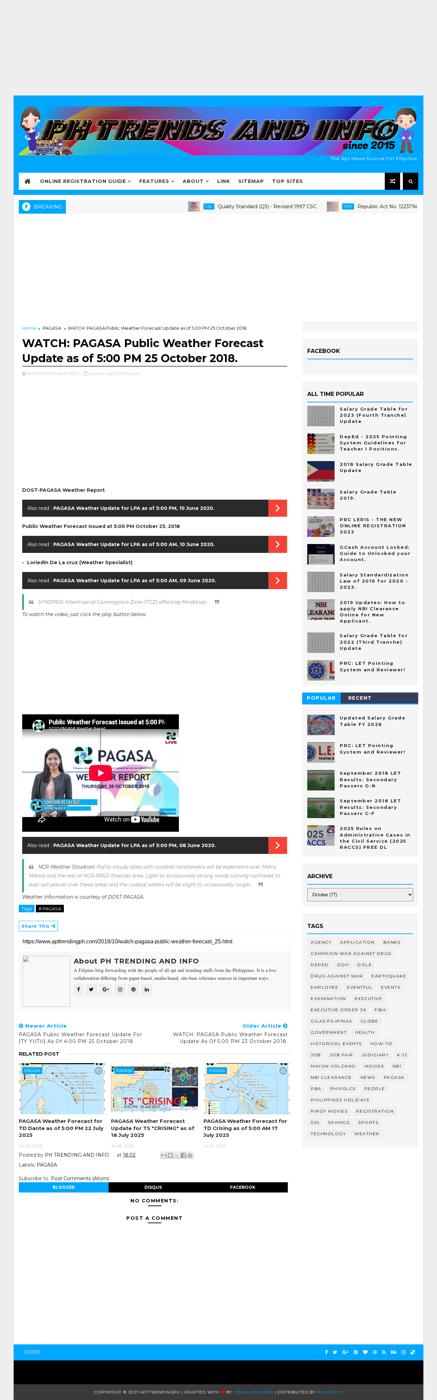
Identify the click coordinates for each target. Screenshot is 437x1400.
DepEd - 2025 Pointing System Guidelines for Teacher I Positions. (373, 443)
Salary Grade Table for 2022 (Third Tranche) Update (374, 642)
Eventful (359, 987)
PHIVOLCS (343, 1088)
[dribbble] (375, 1352)
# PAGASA (50, 908)
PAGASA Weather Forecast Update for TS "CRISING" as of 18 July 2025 (152, 1128)
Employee (324, 987)
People (374, 1088)
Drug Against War (337, 975)
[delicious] (413, 1352)
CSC (182, 206)
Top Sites (287, 181)
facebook (242, 1187)
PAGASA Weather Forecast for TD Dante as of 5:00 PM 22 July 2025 (61, 1128)
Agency (321, 942)
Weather (367, 1133)
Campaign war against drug (351, 953)
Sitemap (251, 181)
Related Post (39, 1054)
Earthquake (388, 975)
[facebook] (326, 1352)
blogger (64, 1187)
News (368, 1077)
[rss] (383, 1352)
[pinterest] (356, 1352)
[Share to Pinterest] (189, 1155)
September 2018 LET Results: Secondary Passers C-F (370, 807)
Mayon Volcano (333, 1066)
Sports (368, 1122)
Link (223, 181)
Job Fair (341, 1054)
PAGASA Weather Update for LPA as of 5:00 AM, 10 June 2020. (134, 544)
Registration (375, 1111)
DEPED (320, 964)
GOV (321, 206)
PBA (316, 1088)
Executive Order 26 (338, 1009)
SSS (315, 1122)
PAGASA (52, 328)
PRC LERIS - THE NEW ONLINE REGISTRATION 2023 (373, 525)
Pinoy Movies (329, 1111)
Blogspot (330, 1392)
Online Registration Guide (83, 181)
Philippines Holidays (340, 1099)
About (193, 181)
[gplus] (345, 1352)
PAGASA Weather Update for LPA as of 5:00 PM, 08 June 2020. (134, 845)
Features (154, 181)
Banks (391, 942)
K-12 (402, 1054)
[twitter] (335, 1352)
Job (316, 1054)
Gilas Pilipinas (331, 1021)
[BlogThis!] (170, 1155)
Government (329, 1032)
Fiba (380, 1009)
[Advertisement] (218, 48)
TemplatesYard (253, 1392)
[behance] (393, 1352)
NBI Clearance (331, 1077)
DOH (343, 964)
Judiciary (375, 1054)
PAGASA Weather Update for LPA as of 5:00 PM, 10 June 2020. (133, 508)
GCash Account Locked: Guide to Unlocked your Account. (375, 553)
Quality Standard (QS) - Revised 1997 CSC (240, 206)
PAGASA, (130, 373)
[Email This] (163, 1155)
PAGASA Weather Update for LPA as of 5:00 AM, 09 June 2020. (134, 580)
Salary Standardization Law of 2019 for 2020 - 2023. (374, 581)
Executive (369, 998)
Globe (370, 1021)
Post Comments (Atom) (80, 1178)
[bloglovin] (365, 1352)
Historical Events (336, 1043)
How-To (381, 1043)
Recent (360, 698)
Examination (328, 998)
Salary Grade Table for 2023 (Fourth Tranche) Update (374, 415)
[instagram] (403, 1352)
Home (29, 328)
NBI (397, 1066)
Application (357, 942)
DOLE (364, 964)
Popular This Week (321, 699)
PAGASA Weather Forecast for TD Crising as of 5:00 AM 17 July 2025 (245, 1128)
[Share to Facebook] (183, 1155)
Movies (374, 1066)
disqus (153, 1187)
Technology (328, 1133)
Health (365, 1032)
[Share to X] (176, 1155)
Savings (339, 1122)
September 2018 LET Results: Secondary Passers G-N (370, 779)
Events (390, 987)
